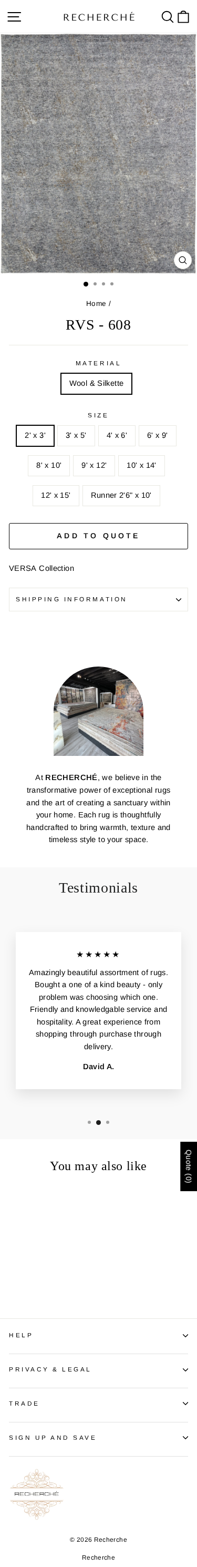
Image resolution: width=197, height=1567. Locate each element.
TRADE (24, 1403)
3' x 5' (76, 435)
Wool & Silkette (96, 383)
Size (98, 415)
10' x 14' (141, 465)
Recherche (98, 1557)
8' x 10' (48, 465)
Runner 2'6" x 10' (121, 495)
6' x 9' (157, 435)
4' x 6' (117, 435)
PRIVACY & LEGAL (50, 1369)
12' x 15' (55, 495)
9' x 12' (94, 465)
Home (96, 304)
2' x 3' (35, 435)
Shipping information (72, 599)
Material (98, 363)
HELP (21, 1335)
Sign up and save (53, 1437)
